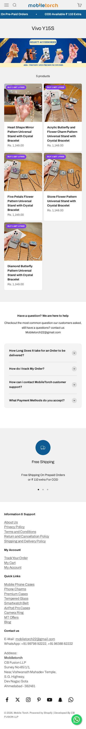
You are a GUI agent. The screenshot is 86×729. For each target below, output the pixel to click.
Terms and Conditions (20, 531)
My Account (12, 567)
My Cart (10, 563)
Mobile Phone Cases (19, 584)
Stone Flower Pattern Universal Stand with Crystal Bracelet (62, 201)
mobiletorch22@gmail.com (35, 639)
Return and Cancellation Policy (26, 536)
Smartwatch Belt (16, 603)
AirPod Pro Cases (17, 608)
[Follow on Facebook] (7, 700)
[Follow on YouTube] (49, 700)
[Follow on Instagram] (28, 700)
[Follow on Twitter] (17, 700)
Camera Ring (14, 612)
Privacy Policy (14, 527)
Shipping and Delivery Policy (25, 541)
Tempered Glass (16, 598)
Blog (7, 622)
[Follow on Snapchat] (60, 700)
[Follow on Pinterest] (39, 700)
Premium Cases (16, 594)
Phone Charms (15, 589)
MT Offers (11, 617)
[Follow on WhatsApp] (71, 700)
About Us (11, 522)
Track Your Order (16, 558)
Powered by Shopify (41, 712)
